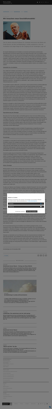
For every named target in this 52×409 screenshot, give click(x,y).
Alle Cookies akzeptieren (32, 211)
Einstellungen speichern (20, 211)
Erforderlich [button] (11, 203)
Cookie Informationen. (32, 201)
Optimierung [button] (11, 206)
